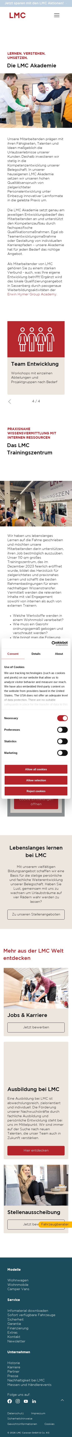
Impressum (38, 1413)
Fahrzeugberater (55, 1224)
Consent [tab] (12, 653)
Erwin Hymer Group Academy (31, 294)
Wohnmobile (17, 1284)
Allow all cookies (36, 769)
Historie (13, 1363)
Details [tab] (36, 653)
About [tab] (59, 653)
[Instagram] (18, 1401)
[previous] (10, 401)
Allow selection (36, 780)
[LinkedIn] (34, 1401)
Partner (13, 1371)
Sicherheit (15, 1319)
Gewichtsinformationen (22, 1424)
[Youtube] (26, 1401)
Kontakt (13, 1336)
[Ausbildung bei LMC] (36, 1062)
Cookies (49, 1424)
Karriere (13, 1367)
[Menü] (57, 15)
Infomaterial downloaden (27, 1310)
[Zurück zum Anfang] (61, 1400)
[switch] (62, 730)
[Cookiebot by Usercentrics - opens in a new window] (52, 643)
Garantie (14, 1323)
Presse (12, 1376)
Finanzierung (17, 1328)
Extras (12, 1332)
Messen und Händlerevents (29, 1384)
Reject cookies (36, 791)
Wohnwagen (17, 1280)
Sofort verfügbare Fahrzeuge (31, 1315)
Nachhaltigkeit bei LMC (26, 1380)
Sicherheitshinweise (19, 1419)
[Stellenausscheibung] (36, 1185)
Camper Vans (18, 1289)
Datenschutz (15, 1413)
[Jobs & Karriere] (36, 988)
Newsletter (16, 1341)
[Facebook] (9, 1401)
